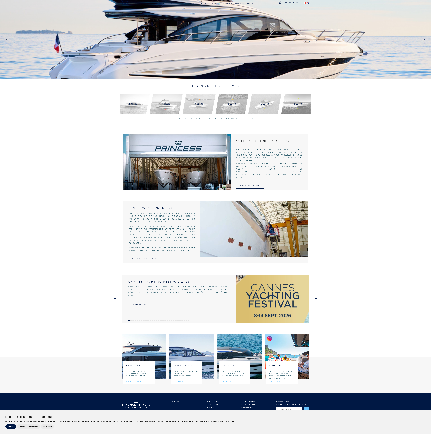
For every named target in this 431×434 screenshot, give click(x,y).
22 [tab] (173, 320)
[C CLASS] (298, 113)
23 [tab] (176, 320)
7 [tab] (141, 320)
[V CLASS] (265, 113)
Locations (239, 3)
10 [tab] (148, 320)
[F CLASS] (199, 113)
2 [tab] (131, 320)
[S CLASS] (232, 113)
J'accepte (10, 426)
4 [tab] (135, 320)
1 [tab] (129, 320)
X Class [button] (160, 3)
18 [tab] (165, 320)
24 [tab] (178, 320)
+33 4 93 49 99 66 (292, 3)
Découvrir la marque (250, 186)
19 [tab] (167, 320)
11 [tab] (150, 320)
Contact (250, 3)
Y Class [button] (171, 3)
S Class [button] (193, 3)
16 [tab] (161, 320)
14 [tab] (156, 320)
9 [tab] (146, 320)
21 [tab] (171, 320)
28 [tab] (186, 320)
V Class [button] (204, 3)
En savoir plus (139, 304)
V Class (172, 404)
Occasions (227, 3)
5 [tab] (137, 320)
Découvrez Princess (213, 404)
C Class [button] (215, 3)
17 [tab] (163, 320)
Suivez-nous (275, 381)
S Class (172, 407)
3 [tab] (133, 320)
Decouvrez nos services (144, 259)
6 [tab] (139, 320)
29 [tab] (188, 320)
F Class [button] (182, 3)
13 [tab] (154, 320)
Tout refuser (47, 426)
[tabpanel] (215, 299)
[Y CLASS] (166, 113)
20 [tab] (169, 320)
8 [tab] (144, 320)
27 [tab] (184, 320)
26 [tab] (182, 320)
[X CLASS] (133, 113)
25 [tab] (180, 320)
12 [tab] (152, 320)
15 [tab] (158, 320)
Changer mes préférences (28, 426)
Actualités (209, 407)
